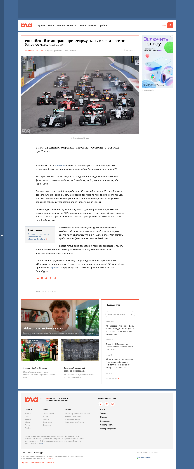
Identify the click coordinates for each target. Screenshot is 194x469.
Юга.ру (47, 398)
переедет (54, 267)
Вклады (45, 416)
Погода (92, 25)
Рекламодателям (37, 462)
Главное (28, 409)
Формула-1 (52, 291)
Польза (103, 417)
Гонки (38, 291)
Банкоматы (47, 425)
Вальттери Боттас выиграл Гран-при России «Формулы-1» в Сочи (38, 236)
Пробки (103, 25)
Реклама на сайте (148, 90)
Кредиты (46, 419)
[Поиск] (170, 25)
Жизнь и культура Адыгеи (74, 422)
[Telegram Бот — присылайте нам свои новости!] (112, 403)
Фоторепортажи (108, 428)
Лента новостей (111, 378)
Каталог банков (48, 413)
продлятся (60, 165)
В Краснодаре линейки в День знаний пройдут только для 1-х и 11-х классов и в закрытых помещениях (119, 329)
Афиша (41, 25)
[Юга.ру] (26, 25)
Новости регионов (116, 314)
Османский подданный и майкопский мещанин (75, 369)
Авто (102, 409)
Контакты (50, 462)
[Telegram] (106, 403)
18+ (163, 25)
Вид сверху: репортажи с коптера (77, 413)
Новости (71, 25)
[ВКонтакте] (100, 403)
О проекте (24, 462)
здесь (42, 443)
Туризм (68, 409)
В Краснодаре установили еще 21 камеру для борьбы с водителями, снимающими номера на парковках (119, 363)
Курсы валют (47, 422)
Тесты (103, 413)
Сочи (44, 291)
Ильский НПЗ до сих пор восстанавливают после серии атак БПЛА (119, 347)
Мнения (60, 25)
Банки (51, 25)
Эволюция (105, 421)
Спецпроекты (106, 424)
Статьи (82, 25)
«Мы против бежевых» (43, 328)
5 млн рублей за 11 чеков (35, 368)
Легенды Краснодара (73, 416)
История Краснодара (72, 419)
